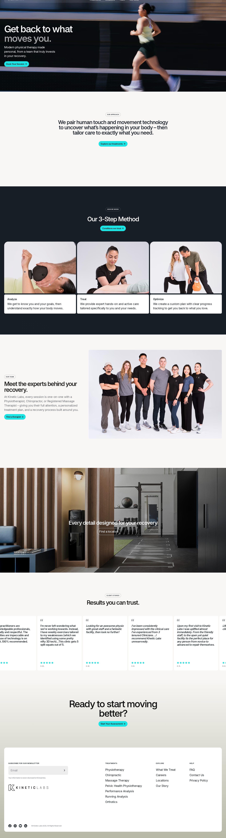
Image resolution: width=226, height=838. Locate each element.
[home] (16, 4)
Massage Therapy (117, 780)
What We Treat (166, 769)
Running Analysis (116, 796)
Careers (161, 775)
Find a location (108, 531)
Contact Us (197, 775)
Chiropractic (113, 775)
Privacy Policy (199, 780)
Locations (162, 780)
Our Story (162, 785)
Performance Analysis (119, 791)
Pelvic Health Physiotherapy (123, 785)
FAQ (192, 769)
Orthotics (111, 802)
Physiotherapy (114, 769)
